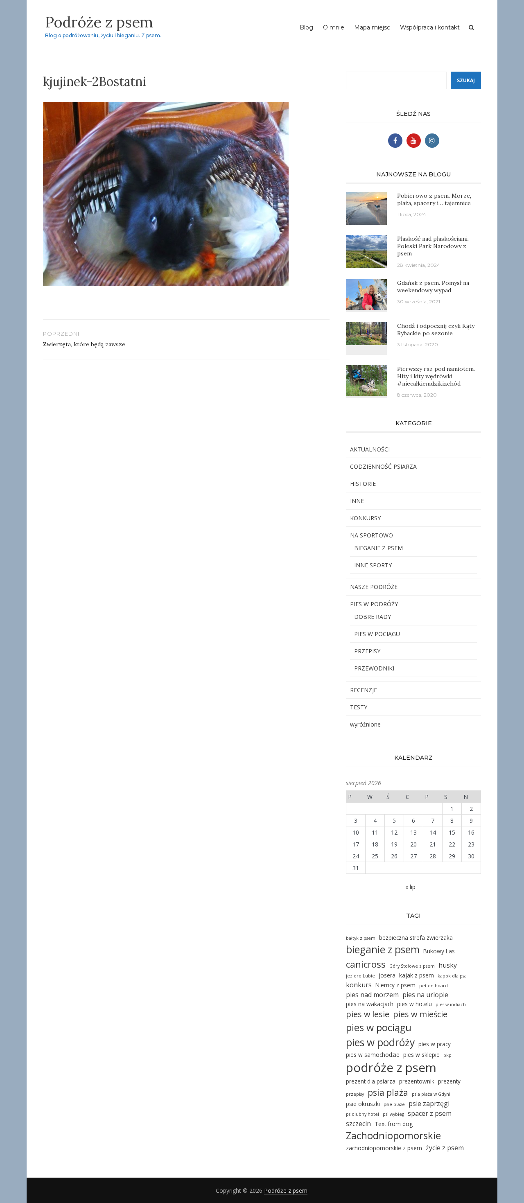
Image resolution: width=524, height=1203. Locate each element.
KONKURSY (365, 518)
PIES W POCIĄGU (377, 634)
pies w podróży (380, 1042)
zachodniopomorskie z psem (384, 1148)
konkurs (359, 984)
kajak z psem (416, 975)
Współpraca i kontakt (430, 27)
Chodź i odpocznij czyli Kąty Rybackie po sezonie (435, 329)
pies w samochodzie (373, 1055)
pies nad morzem (372, 994)
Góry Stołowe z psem (412, 966)
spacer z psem (430, 1113)
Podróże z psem (99, 22)
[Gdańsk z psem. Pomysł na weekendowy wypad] (366, 294)
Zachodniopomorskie (393, 1135)
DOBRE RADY (372, 617)
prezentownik (416, 1081)
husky (447, 965)
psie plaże (394, 1104)
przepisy (355, 1094)
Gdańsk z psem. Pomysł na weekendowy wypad (433, 286)
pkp (447, 1055)
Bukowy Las (439, 951)
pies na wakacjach (369, 1004)
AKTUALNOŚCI (370, 449)
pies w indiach (451, 1004)
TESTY (358, 707)
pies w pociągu (378, 1027)
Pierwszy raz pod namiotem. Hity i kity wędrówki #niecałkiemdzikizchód (436, 376)
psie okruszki (363, 1104)
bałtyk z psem (360, 938)
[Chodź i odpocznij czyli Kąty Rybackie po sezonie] (366, 332)
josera (387, 975)
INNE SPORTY (373, 565)
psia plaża (388, 1092)
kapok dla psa (452, 976)
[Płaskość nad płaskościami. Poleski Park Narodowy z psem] (366, 251)
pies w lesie (367, 1014)
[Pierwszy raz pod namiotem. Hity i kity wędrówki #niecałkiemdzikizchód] (366, 380)
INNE (357, 501)
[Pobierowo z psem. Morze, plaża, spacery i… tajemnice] (366, 208)
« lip (410, 887)
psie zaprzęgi (429, 1103)
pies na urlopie (425, 994)
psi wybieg (393, 1114)
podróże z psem (391, 1067)
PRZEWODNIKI (374, 668)
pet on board (433, 986)
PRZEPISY (367, 651)
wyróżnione (365, 724)
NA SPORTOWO (371, 535)
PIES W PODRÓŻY (374, 604)
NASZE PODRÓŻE (374, 587)
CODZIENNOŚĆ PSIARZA (383, 466)
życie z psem (445, 1147)
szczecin (358, 1123)
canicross (366, 964)
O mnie (333, 27)
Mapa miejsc (372, 27)
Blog (306, 27)
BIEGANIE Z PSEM (378, 548)
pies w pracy (434, 1044)
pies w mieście (420, 1014)
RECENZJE (363, 690)
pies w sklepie (421, 1055)
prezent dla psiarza (370, 1081)
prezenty (449, 1081)
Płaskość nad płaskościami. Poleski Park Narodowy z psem (433, 246)
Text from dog (394, 1124)
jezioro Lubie (360, 976)
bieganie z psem (383, 949)
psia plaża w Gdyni (431, 1094)
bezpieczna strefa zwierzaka (416, 937)
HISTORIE (363, 484)
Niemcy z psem (395, 985)
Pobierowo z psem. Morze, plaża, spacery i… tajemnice (434, 199)
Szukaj (466, 80)
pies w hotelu (414, 1004)
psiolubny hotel (362, 1114)
